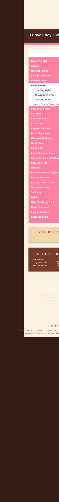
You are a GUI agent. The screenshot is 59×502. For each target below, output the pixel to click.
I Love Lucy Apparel (46, 298)
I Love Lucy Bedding (47, 306)
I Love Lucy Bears (46, 303)
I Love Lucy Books (46, 309)
